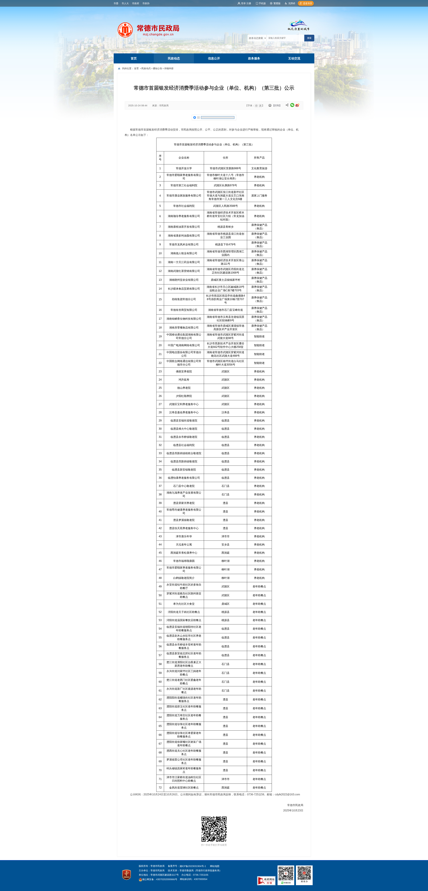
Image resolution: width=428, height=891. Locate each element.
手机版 (262, 3)
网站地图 (214, 866)
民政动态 (174, 58)
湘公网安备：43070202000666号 (159, 879)
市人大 (125, 3)
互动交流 (294, 58)
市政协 (145, 3)
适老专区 (307, 3)
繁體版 (277, 3)
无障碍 (291, 3)
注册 (248, 3)
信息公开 (214, 58)
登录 (243, 3)
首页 (134, 58)
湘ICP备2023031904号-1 (193, 866)
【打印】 (277, 105)
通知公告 (157, 68)
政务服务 (254, 58)
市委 (116, 3)
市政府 (135, 3)
